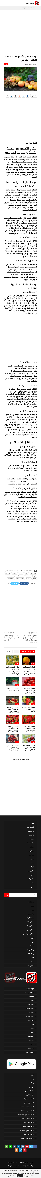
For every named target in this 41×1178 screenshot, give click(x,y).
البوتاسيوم (21, 571)
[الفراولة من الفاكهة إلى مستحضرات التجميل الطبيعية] (12, 738)
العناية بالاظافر (30, 922)
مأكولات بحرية (30, 827)
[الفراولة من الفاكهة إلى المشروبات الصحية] (28, 700)
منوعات (32, 961)
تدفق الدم (7, 573)
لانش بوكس (31, 879)
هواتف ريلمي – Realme (27, 1110)
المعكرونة (31, 851)
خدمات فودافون (30, 1008)
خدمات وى (31, 1012)
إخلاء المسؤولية (28, 1165)
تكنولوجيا (31, 996)
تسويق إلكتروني (29, 1095)
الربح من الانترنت (30, 988)
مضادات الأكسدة (20, 579)
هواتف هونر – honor (28, 1134)
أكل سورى (31, 831)
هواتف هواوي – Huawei (27, 1130)
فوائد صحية (13, 576)
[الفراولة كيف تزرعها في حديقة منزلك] (12, 681)
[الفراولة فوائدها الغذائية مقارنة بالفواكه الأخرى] (28, 719)
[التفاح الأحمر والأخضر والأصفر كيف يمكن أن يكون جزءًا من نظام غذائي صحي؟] (28, 660)
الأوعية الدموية (29, 571)
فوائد (19, 576)
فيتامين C (28, 579)
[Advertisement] (20, 32)
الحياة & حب (31, 914)
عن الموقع (18, 1165)
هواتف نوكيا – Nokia (28, 1126)
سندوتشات (31, 855)
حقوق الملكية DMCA (26, 1162)
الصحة (26, 573)
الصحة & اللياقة (30, 918)
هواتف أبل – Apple (29, 1099)
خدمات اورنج (31, 1004)
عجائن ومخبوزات (30, 871)
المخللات (32, 847)
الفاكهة (21, 573)
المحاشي (32, 839)
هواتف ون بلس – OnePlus (27, 1138)
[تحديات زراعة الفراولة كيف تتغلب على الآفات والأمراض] (28, 738)
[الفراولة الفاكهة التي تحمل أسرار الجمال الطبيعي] (28, 681)
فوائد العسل (31, 1048)
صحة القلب (25, 576)
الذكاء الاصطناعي (29, 1091)
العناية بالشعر (30, 930)
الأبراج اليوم (31, 1020)
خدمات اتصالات (30, 1016)
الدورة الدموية (33, 573)
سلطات (32, 863)
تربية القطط (31, 954)
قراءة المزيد (11, 1176)
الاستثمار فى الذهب (29, 992)
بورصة (32, 1028)
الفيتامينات (14, 573)
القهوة (32, 938)
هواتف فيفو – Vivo (29, 1122)
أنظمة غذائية (31, 902)
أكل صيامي (31, 835)
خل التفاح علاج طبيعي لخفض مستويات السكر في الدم (11, 637)
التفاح (15, 571)
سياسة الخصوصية (13, 1162)
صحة (31, 576)
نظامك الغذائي (10, 579)
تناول (35, 576)
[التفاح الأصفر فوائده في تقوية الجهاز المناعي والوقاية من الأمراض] (12, 660)
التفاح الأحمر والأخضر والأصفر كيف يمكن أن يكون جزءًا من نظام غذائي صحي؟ (30, 639)
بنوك (33, 1024)
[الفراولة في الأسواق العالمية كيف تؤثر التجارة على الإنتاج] (12, 719)
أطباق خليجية (30, 843)
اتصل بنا (10, 1165)
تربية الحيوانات (30, 950)
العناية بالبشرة (30, 926)
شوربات (32, 867)
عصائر (32, 875)
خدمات (32, 1000)
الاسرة (32, 906)
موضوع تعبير (31, 965)
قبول (19, 1175)
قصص (32, 887)
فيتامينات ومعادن (29, 1052)
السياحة (32, 946)
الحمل (32, 910)
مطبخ (32, 823)
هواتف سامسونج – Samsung (26, 1114)
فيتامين (34, 579)
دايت (33, 958)
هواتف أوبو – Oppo (28, 1103)
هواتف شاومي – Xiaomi (27, 1118)
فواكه (5, 64)
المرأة (32, 942)
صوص (32, 859)
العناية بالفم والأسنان (28, 934)
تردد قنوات (31, 1040)
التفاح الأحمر (9, 571)
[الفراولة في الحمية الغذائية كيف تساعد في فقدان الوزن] (12, 700)
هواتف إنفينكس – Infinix (27, 1106)
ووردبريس (31, 1087)
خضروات (32, 1044)
